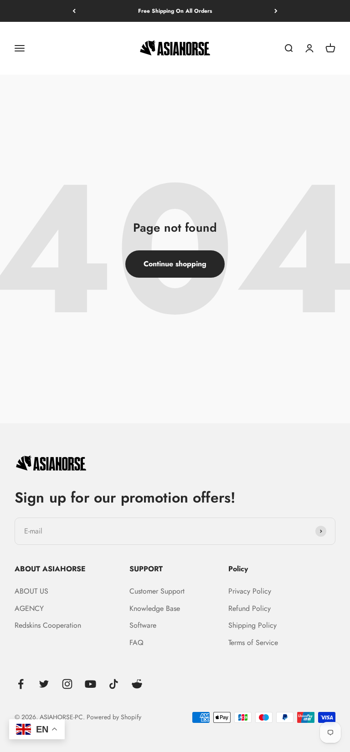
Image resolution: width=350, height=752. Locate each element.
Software (142, 625)
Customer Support (157, 591)
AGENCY (29, 608)
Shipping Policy (252, 625)
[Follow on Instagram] (67, 684)
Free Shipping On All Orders (175, 11)
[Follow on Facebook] (21, 684)
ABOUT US (31, 591)
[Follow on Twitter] (44, 684)
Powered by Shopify (114, 717)
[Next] (276, 10)
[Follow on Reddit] (137, 684)
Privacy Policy (249, 591)
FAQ (136, 642)
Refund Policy (249, 608)
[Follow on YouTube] (90, 684)
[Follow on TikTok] (114, 684)
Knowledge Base (154, 608)
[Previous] (74, 10)
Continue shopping (175, 264)
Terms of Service (253, 642)
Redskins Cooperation (48, 625)
